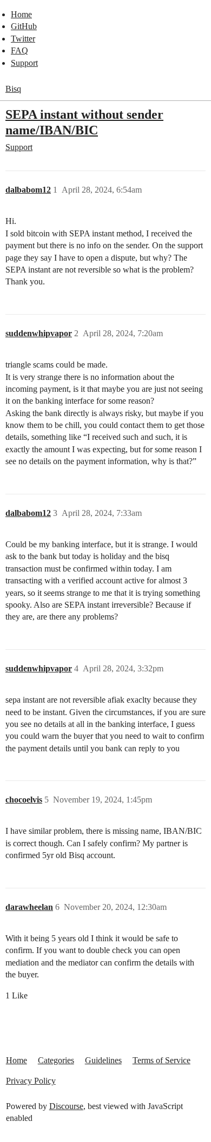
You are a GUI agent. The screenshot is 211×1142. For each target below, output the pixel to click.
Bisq (13, 88)
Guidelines (103, 1060)
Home (21, 14)
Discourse (66, 1106)
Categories (56, 1060)
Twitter (23, 38)
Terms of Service (161, 1060)
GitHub (24, 26)
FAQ (19, 50)
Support (24, 62)
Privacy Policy (31, 1080)
